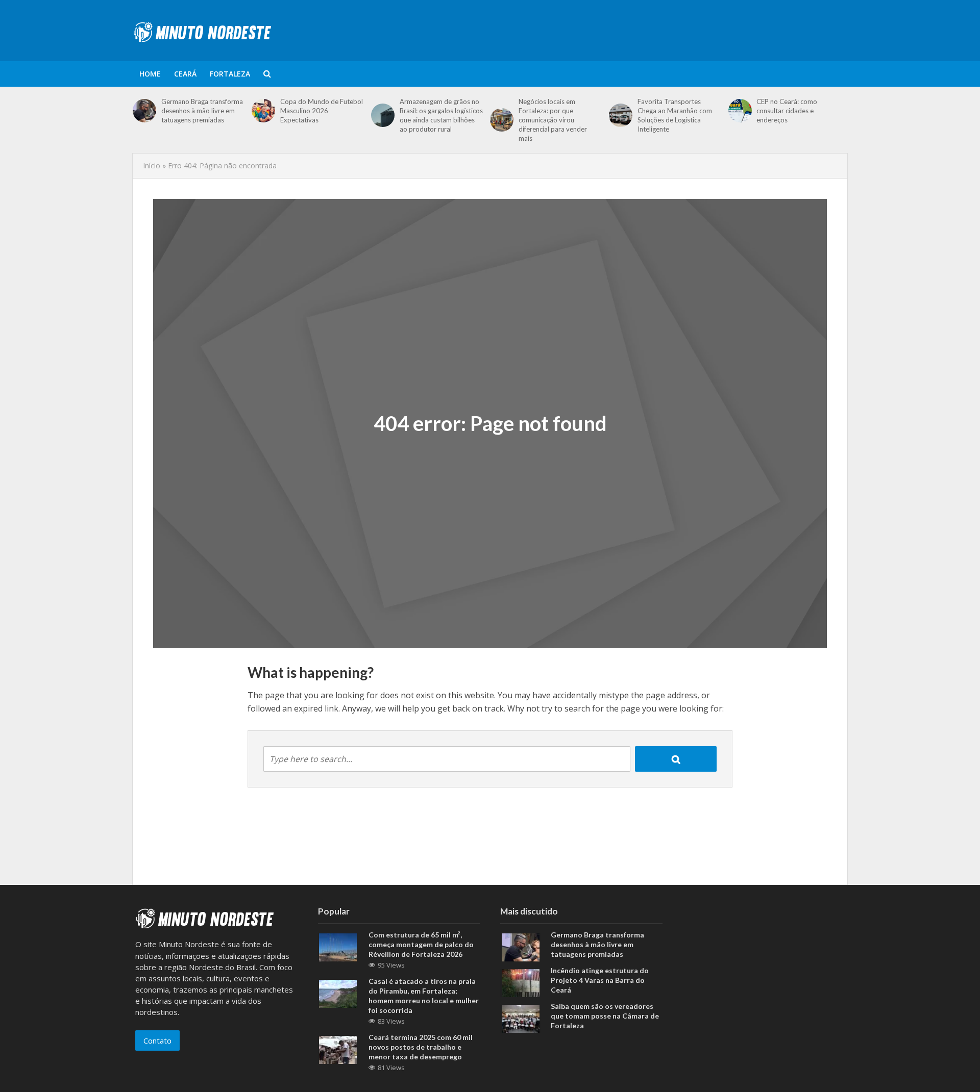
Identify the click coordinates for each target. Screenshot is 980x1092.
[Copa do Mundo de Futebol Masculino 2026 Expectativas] (263, 110)
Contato (157, 1040)
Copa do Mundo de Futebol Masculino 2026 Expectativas (321, 110)
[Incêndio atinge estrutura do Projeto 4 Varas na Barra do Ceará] (521, 982)
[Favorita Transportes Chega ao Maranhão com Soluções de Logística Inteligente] (620, 115)
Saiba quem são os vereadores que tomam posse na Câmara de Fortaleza (605, 1016)
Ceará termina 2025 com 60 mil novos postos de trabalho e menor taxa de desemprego (421, 1047)
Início (151, 165)
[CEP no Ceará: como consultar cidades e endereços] (740, 110)
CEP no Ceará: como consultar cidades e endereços (786, 110)
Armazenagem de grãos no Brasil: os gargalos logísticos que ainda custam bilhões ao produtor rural (441, 115)
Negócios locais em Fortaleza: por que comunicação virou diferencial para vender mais (553, 119)
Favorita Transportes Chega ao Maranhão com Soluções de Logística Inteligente (675, 115)
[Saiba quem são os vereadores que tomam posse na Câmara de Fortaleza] (521, 1017)
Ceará (185, 74)
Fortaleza (230, 74)
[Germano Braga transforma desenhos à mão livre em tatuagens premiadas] (144, 110)
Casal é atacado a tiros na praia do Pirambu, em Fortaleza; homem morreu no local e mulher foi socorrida (424, 995)
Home (150, 74)
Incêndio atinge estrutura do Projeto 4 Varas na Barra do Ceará (600, 980)
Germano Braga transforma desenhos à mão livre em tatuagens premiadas (202, 110)
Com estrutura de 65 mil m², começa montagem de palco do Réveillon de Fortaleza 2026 (421, 944)
